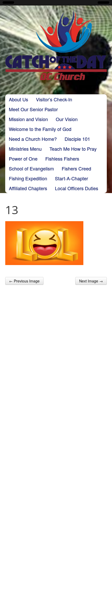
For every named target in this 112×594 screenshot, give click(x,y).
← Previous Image (24, 280)
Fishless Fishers (62, 158)
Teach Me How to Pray (73, 148)
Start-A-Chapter (71, 178)
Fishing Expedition (28, 178)
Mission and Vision (28, 119)
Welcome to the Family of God (40, 129)
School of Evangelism (31, 168)
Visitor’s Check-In (54, 99)
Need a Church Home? (33, 138)
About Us (18, 99)
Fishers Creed (76, 168)
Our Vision (67, 119)
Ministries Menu (25, 148)
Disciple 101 (77, 138)
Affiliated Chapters (28, 188)
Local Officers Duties (76, 188)
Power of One (23, 158)
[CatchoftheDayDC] (56, 45)
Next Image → (91, 280)
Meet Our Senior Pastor (33, 109)
